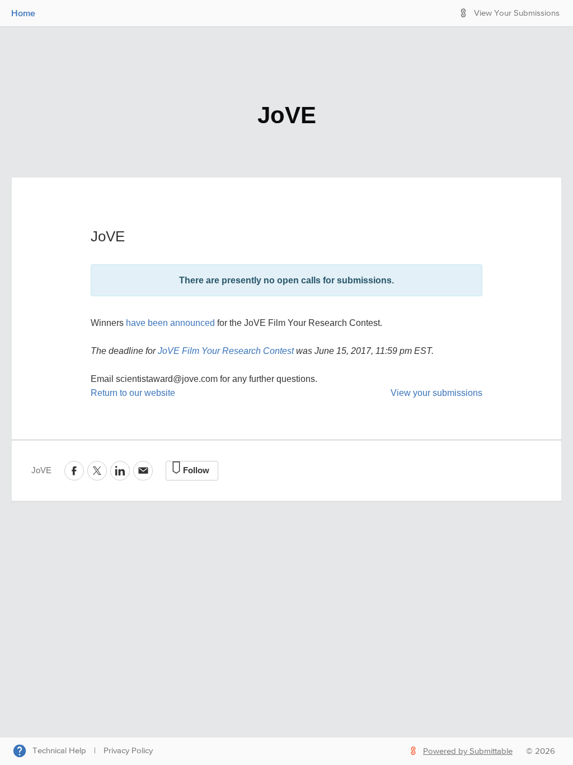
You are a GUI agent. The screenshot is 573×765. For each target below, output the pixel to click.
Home (23, 13)
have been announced (169, 323)
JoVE (286, 115)
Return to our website (133, 393)
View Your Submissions (517, 13)
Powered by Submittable (468, 751)
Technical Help (59, 751)
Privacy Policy (128, 751)
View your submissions (436, 393)
